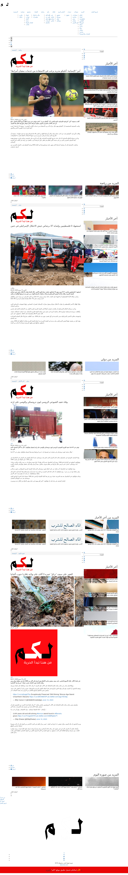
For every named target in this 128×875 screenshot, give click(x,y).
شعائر (74, 21)
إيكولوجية (82, 19)
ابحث (101, 51)
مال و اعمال (36, 15)
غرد (13, 174)
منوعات (76, 12)
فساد (81, 17)
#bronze (40, 713)
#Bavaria (58, 713)
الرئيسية (15, 12)
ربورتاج (59, 17)
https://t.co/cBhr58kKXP (38, 696)
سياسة (22, 12)
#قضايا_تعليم (29, 22)
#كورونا (82, 22)
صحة (27, 21)
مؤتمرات (35, 17)
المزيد (82, 12)
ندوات (52, 19)
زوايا (81, 28)
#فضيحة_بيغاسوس (85, 34)
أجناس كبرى (61, 12)
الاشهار (2, 799)
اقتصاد (36, 12)
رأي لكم (48, 15)
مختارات (75, 15)
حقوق (67, 15)
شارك (13, 176)
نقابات (27, 24)
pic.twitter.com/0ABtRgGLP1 (47, 716)
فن (52, 15)
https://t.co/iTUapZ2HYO (27, 716)
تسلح (81, 24)
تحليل (20, 17)
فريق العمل (94, 12)
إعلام (81, 15)
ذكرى (81, 26)
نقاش (52, 17)
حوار (58, 19)
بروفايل (59, 21)
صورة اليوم (22, 553)
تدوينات (48, 21)
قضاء (27, 15)
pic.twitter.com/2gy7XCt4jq (57, 696)
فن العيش (75, 22)
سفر (74, 19)
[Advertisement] (46, 160)
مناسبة (74, 17)
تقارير (20, 15)
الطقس (82, 21)
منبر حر (48, 17)
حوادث (28, 17)
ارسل (13, 178)
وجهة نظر (48, 19)
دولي (20, 205)
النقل (27, 19)
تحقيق (58, 15)
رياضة (42, 12)
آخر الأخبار (21, 381)
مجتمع (29, 12)
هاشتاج (47, 22)
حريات (69, 12)
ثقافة (53, 12)
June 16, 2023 (48, 700)
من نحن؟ (2, 797)
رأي (48, 12)
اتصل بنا (2, 801)
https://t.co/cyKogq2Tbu (22, 694)
